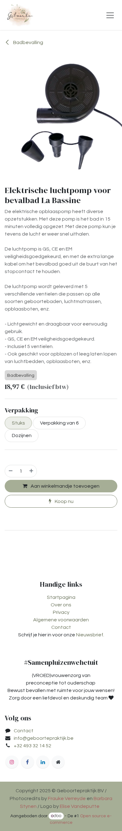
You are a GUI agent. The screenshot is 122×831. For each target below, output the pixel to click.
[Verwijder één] (10, 471)
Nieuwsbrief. (90, 634)
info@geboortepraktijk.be (44, 738)
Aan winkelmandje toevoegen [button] (64, 486)
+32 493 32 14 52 (32, 745)
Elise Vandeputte (79, 806)
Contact (61, 627)
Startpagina (61, 597)
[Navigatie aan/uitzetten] (110, 15)
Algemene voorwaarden (61, 619)
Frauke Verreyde (67, 798)
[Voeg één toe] (31, 471)
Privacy (61, 612)
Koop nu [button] (64, 501)
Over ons (61, 604)
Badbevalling (27, 42)
